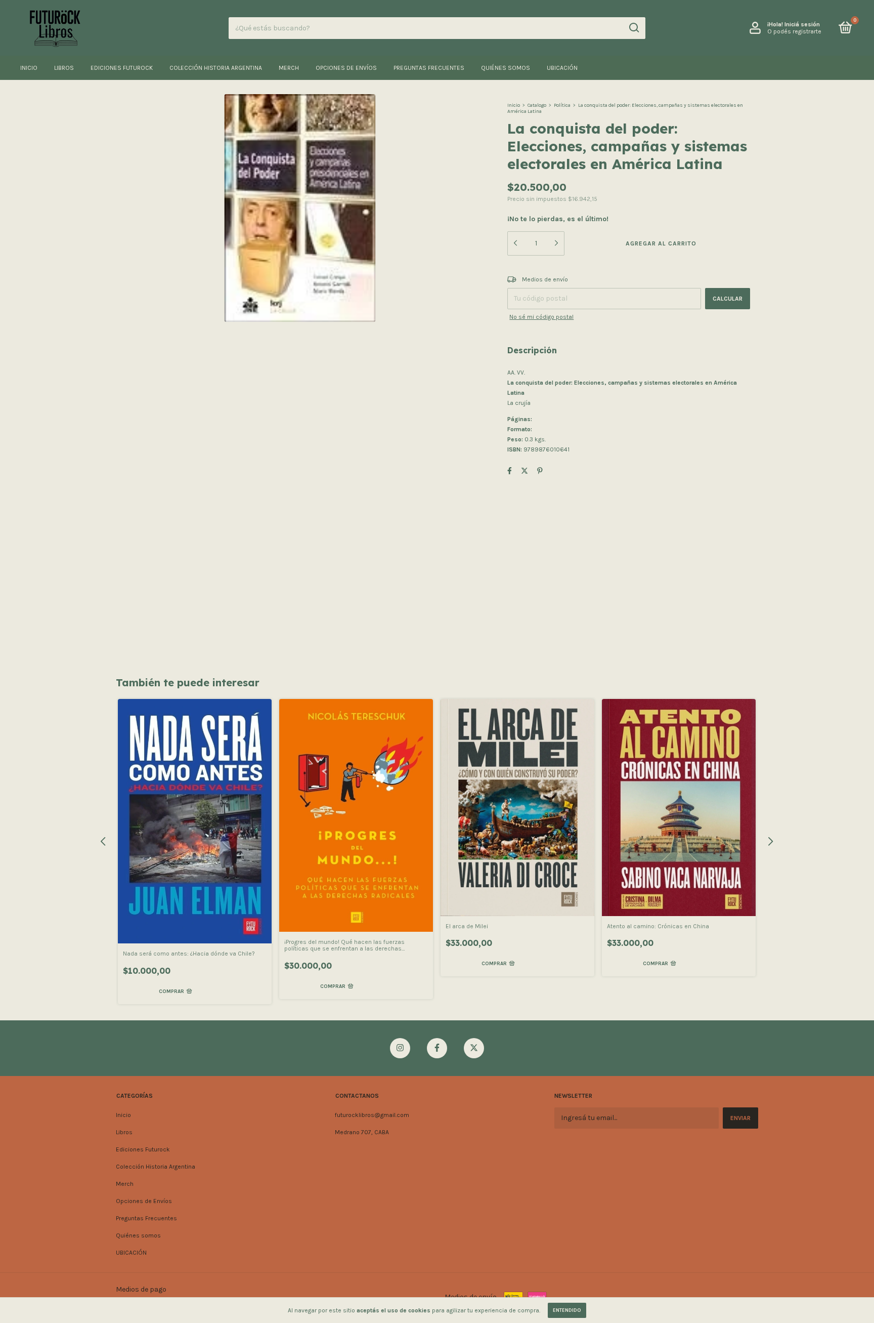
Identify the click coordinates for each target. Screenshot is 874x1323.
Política (562, 105)
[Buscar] (633, 28)
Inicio (28, 67)
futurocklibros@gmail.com (372, 1115)
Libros (64, 67)
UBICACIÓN (562, 67)
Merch (289, 67)
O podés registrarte (794, 31)
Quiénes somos (505, 67)
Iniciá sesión (802, 24)
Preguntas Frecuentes (429, 67)
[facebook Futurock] (437, 1048)
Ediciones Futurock (122, 67)
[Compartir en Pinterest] (540, 471)
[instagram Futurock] (400, 1048)
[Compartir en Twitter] (524, 471)
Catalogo (537, 105)
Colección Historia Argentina (215, 67)
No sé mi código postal (541, 316)
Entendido (567, 1310)
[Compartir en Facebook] (509, 471)
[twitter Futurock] (474, 1048)
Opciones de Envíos (346, 67)
